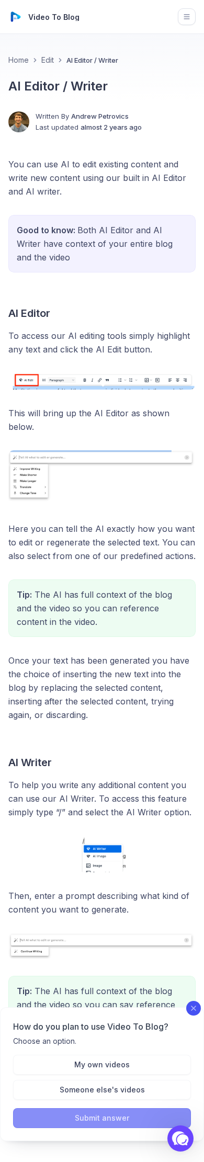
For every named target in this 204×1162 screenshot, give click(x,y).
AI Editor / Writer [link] (92, 60)
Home (18, 59)
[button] (180, 1138)
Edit (47, 59)
